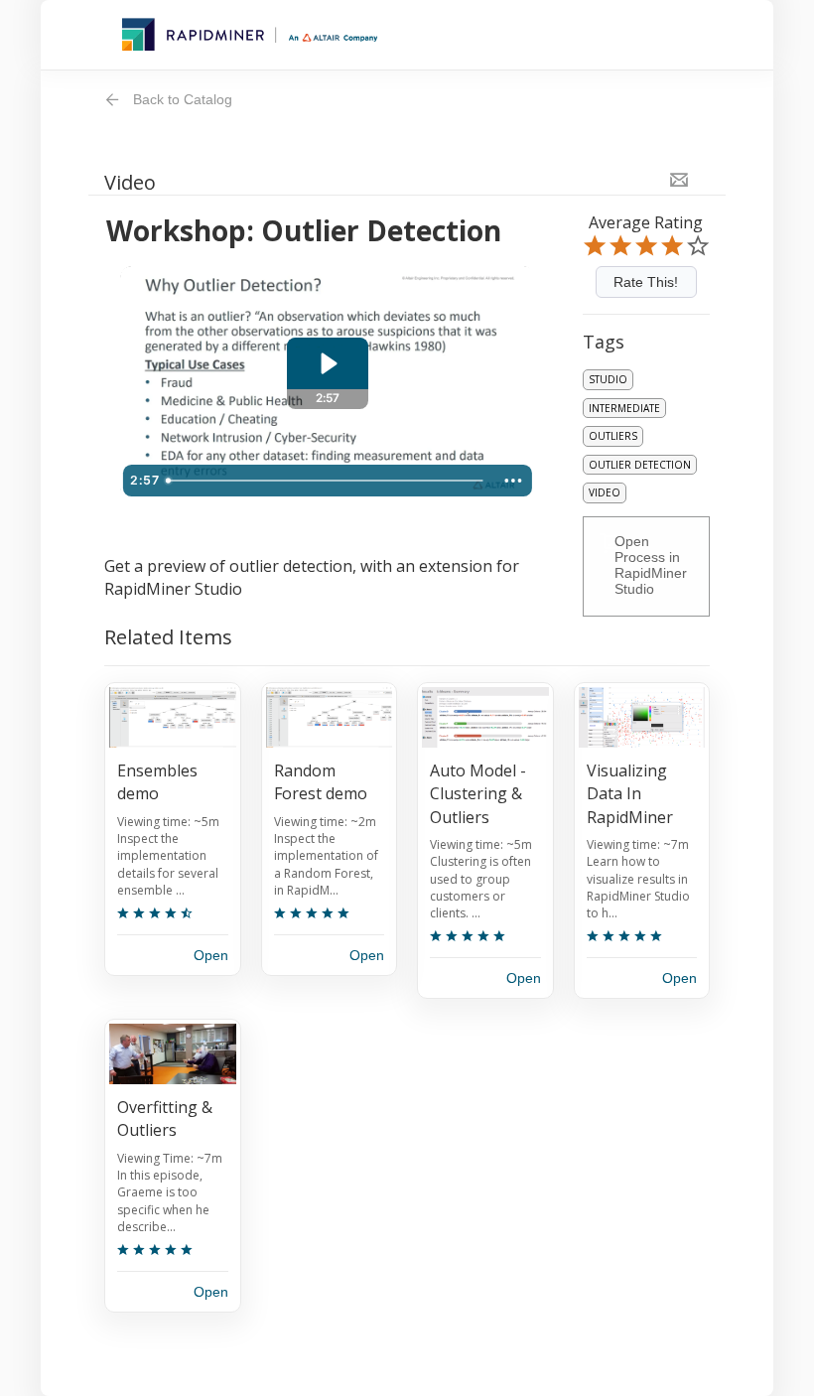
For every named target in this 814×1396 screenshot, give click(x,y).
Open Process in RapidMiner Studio (650, 565)
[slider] (327, 480)
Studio (608, 379)
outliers (613, 436)
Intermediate (624, 408)
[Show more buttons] (513, 480)
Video (604, 492)
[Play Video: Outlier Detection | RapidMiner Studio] (327, 363)
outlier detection (640, 465)
